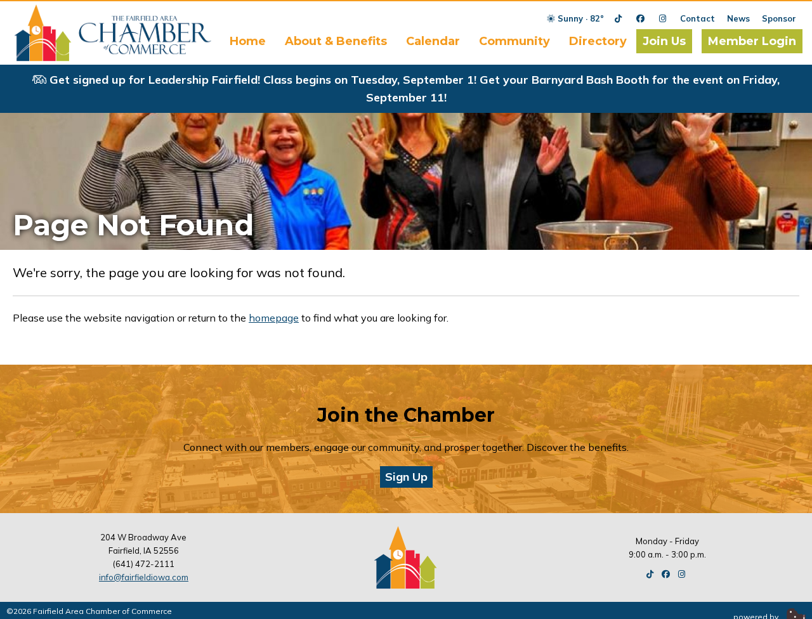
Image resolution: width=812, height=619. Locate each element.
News (738, 18)
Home (248, 41)
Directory (598, 41)
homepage (274, 317)
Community (514, 41)
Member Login (752, 41)
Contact (697, 18)
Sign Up (406, 476)
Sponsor (779, 18)
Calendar (433, 41)
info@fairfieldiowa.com (143, 577)
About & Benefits (336, 41)
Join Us (664, 41)
